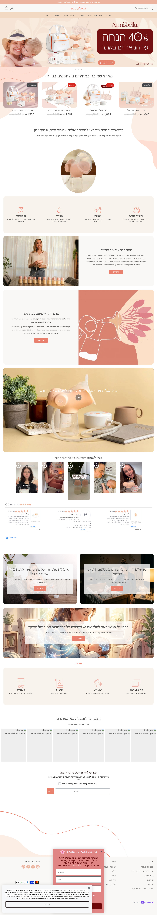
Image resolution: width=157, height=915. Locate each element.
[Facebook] (33, 867)
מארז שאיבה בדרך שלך (136, 110)
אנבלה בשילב (110, 884)
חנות (110, 15)
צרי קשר (48, 15)
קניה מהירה (136, 103)
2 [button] (78, 69)
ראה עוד (40, 527)
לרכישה (116, 272)
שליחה (50, 791)
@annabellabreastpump (78, 724)
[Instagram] (28, 867)
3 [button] (75, 69)
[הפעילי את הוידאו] (78, 398)
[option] (78, 42)
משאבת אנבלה (147, 867)
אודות (57, 15)
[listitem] (25, 520)
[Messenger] (38, 867)
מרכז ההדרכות (96, 15)
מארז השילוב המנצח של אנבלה (21, 110)
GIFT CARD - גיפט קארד (143, 888)
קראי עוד (78, 663)
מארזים (150, 880)
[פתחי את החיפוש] (151, 8)
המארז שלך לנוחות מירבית (59, 110)
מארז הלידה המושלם (98, 110)
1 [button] (81, 69)
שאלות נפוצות (68, 15)
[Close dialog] (101, 851)
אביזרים (150, 884)
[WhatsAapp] (23, 867)
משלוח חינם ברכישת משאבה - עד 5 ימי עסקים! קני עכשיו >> (78, 2)
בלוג (82, 15)
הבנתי (47, 904)
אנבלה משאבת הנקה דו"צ (142, 871)
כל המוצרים (149, 875)
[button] (6, 504)
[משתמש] (11, 8)
